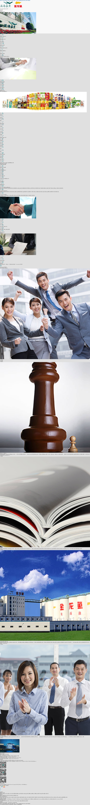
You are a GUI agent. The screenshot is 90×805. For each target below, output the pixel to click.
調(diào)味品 (9, 797)
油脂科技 (36, 797)
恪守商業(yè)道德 (20, 195)
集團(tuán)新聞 (2, 795)
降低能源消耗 (10, 188)
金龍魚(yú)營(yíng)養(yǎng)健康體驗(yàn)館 (60, 797)
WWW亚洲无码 (2, 804)
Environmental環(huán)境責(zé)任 (43, 799)
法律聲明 (1, 761)
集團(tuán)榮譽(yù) (31, 793)
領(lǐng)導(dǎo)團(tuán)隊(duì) (44, 793)
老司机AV (15, 804)
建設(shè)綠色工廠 (47, 188)
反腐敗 (24, 195)
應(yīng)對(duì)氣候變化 (4, 188)
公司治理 (1, 800)
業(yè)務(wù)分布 (9, 793)
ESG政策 (13, 799)
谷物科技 (29, 797)
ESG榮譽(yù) (32, 799)
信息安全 (33, 195)
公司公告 (4, 800)
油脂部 (21, 797)
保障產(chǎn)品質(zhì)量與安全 (5, 191)
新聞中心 (1, 57)
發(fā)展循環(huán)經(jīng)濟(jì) (17, 188)
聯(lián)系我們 (25, 800)
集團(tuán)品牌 (18, 793)
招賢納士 (1, 801)
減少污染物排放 (41, 188)
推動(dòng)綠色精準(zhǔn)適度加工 (25, 191)
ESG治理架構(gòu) (6, 195)
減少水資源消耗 (36, 188)
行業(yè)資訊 (7, 795)
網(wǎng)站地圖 (5, 761)
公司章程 (1, 195)
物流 (40, 797)
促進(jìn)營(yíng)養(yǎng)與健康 (15, 191)
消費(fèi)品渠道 (43, 797)
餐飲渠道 (47, 797)
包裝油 (1, 797)
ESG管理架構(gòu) (9, 799)
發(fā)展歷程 (14, 793)
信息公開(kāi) (11, 795)
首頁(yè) (1, 10)
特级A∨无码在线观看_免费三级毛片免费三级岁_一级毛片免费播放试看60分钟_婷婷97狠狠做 (15, 0)
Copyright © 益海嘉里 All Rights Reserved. (15, 761)
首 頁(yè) (1, 791)
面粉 (6, 797)
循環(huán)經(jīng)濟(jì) (24, 793)
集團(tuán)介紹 (2, 11)
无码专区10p (7, 804)
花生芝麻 (14, 797)
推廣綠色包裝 (24, 188)
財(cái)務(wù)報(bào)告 (9, 800)
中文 (0, 9)
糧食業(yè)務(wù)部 (25, 797)
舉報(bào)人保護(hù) (28, 195)
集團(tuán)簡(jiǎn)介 (12, 760)
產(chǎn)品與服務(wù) (3, 91)
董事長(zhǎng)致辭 (3, 799)
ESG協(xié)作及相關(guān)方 (24, 799)
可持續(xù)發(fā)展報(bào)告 (4, 760)
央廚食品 (17, 797)
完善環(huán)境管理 (30, 188)
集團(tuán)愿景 (37, 793)
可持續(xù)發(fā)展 (3, 164)
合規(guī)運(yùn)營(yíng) (13, 195)
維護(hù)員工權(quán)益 (40, 191)
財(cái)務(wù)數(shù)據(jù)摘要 (18, 800)
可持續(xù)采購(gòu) (53, 188)
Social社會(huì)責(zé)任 (52, 799)
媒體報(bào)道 (16, 795)
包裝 (38, 797)
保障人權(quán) (34, 191)
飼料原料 (33, 797)
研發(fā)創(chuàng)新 (3, 163)
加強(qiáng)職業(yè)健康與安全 (49, 191)
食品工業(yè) (51, 797)
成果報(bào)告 (36, 799)
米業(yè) (3, 797)
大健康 (12, 797)
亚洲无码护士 (11, 804)
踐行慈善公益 (56, 191)
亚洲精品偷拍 (19, 804)
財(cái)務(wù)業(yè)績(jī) (19, 760)
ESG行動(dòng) (17, 799)
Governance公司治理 (19, 264)
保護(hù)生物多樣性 (60, 188)
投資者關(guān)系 (3, 196)
